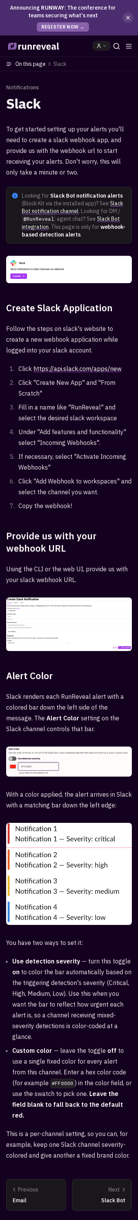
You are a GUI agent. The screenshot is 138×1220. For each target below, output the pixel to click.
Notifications (22, 87)
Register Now (63, 27)
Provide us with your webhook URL (51, 542)
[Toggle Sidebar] (129, 46)
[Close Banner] (128, 17)
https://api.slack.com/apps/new (77, 369)
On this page (40, 63)
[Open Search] (116, 46)
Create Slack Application (59, 308)
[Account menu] (101, 45)
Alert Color (29, 676)
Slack (23, 103)
